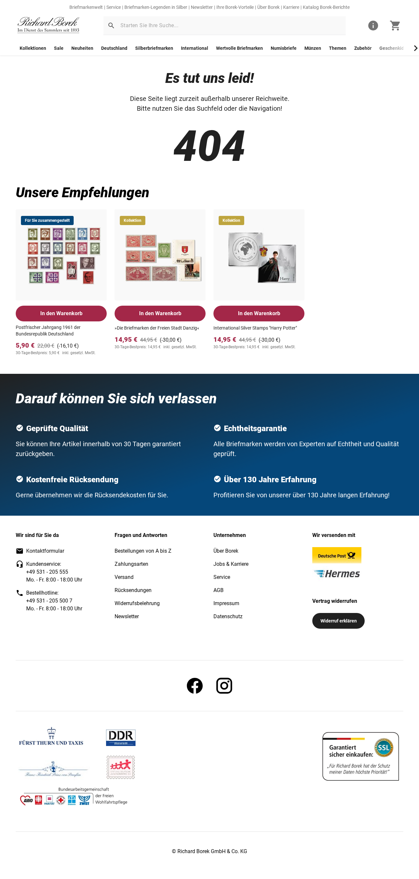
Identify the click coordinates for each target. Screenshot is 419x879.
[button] (111, 25)
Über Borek (268, 7)
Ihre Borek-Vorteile (235, 7)
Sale (59, 48)
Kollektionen (33, 48)
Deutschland (114, 48)
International (194, 48)
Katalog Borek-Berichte (326, 7)
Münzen (312, 48)
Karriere (291, 7)
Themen (337, 48)
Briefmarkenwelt (86, 7)
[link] (48, 25)
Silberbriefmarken (154, 48)
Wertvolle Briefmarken (239, 48)
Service (113, 7)
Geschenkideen (395, 48)
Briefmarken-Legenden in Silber (155, 7)
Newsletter (202, 7)
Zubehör (363, 48)
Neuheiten (82, 48)
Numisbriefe (284, 48)
